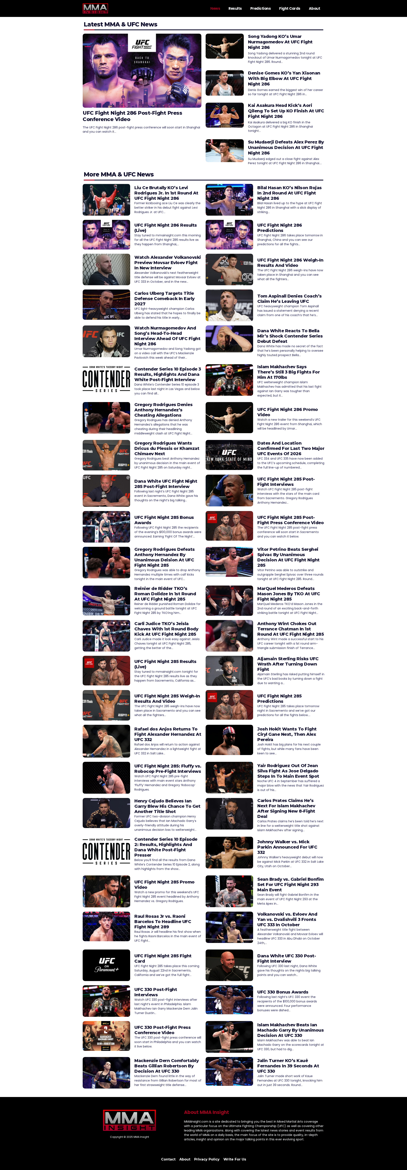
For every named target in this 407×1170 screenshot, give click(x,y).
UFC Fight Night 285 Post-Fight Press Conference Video (290, 520)
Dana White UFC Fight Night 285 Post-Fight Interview (165, 484)
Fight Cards (289, 8)
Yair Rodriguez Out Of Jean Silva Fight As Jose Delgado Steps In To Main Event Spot (288, 771)
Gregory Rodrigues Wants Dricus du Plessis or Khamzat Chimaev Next (166, 448)
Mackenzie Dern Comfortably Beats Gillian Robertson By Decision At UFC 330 (166, 1066)
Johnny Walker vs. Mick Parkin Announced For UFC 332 (287, 847)
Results (235, 8)
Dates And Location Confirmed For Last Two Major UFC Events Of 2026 (290, 448)
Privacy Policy (207, 1159)
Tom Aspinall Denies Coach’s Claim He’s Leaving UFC (289, 299)
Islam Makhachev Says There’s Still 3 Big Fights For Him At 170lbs (288, 372)
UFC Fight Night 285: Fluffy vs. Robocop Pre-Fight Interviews (167, 768)
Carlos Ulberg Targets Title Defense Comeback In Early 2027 (164, 298)
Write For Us (234, 1159)
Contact (168, 1159)
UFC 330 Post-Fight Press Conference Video (162, 1030)
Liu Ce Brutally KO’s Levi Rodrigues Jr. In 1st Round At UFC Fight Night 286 (166, 193)
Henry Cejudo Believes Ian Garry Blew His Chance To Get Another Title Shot (167, 806)
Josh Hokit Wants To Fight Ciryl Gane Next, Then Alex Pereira (287, 734)
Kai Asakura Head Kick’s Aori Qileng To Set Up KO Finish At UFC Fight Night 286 (286, 111)
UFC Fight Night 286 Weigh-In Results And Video (290, 263)
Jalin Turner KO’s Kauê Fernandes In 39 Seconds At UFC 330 (288, 1066)
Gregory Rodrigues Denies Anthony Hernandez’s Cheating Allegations (163, 410)
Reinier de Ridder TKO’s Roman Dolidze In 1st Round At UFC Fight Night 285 (165, 594)
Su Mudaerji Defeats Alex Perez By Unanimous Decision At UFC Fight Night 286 (286, 147)
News (215, 8)
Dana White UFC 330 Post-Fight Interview (286, 958)
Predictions (260, 8)
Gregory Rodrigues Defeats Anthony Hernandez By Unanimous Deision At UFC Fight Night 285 (164, 557)
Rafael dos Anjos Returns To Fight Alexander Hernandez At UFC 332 (167, 734)
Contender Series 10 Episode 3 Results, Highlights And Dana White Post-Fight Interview (167, 374)
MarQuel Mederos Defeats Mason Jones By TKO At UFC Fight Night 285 (288, 594)
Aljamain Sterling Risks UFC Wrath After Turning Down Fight (288, 664)
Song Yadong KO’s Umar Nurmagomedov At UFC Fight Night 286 (280, 42)
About (314, 8)
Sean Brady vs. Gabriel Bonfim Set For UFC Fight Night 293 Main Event (290, 884)
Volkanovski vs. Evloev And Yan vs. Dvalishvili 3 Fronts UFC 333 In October (287, 919)
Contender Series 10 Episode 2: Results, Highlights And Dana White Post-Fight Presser (165, 847)
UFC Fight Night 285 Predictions (279, 698)
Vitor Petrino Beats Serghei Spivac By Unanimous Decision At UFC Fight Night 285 (288, 557)
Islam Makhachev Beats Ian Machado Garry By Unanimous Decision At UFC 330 (290, 1030)
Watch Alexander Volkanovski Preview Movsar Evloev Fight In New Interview (167, 262)
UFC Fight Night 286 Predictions (279, 228)
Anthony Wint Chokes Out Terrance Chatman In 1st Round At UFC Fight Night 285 (290, 629)
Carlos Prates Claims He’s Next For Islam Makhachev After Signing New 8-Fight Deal (286, 808)
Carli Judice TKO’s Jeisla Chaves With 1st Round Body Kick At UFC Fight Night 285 (166, 629)
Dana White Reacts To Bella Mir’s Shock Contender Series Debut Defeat (290, 336)
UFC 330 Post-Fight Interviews (155, 992)
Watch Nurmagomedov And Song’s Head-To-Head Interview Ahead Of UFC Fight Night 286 (167, 335)
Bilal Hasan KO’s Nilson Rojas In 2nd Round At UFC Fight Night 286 (289, 193)
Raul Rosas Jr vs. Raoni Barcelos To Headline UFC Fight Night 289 (162, 921)
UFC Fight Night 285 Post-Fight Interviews (286, 482)
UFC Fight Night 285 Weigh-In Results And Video (167, 698)
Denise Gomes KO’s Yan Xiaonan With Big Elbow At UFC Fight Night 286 (284, 78)
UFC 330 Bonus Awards (282, 992)
